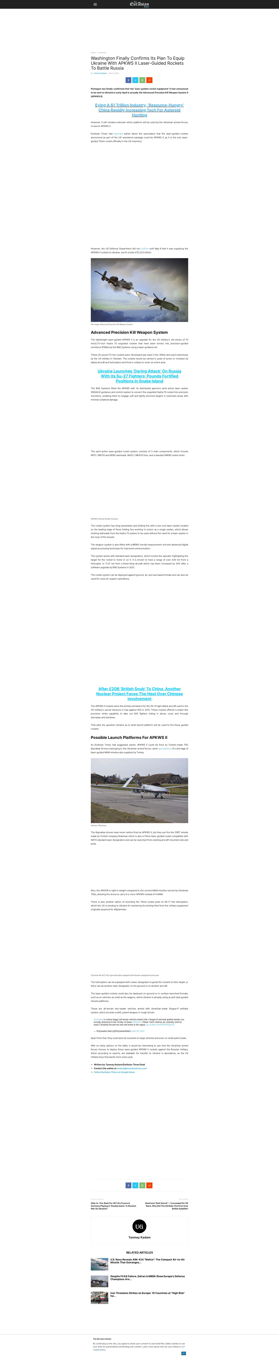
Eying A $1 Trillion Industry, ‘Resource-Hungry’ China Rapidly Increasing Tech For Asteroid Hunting (139, 110)
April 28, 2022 (137, 1031)
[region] (139, 31)
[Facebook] (128, 80)
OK (184, 1353)
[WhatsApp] (142, 80)
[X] (135, 80)
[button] (95, 4)
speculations (164, 748)
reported (118, 133)
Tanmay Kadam (100, 73)
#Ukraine (98, 1019)
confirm (145, 248)
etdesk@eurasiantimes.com (132, 1068)
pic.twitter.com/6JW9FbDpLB (160, 1024)
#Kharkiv (137, 1022)
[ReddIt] (149, 80)
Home (93, 52)
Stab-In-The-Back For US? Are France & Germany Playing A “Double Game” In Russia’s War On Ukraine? (113, 1206)
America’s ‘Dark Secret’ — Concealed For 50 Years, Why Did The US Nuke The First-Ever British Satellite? (166, 1206)
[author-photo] (139, 1233)
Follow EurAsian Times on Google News (114, 1072)
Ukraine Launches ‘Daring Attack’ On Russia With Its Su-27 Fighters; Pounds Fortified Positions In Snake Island (139, 376)
